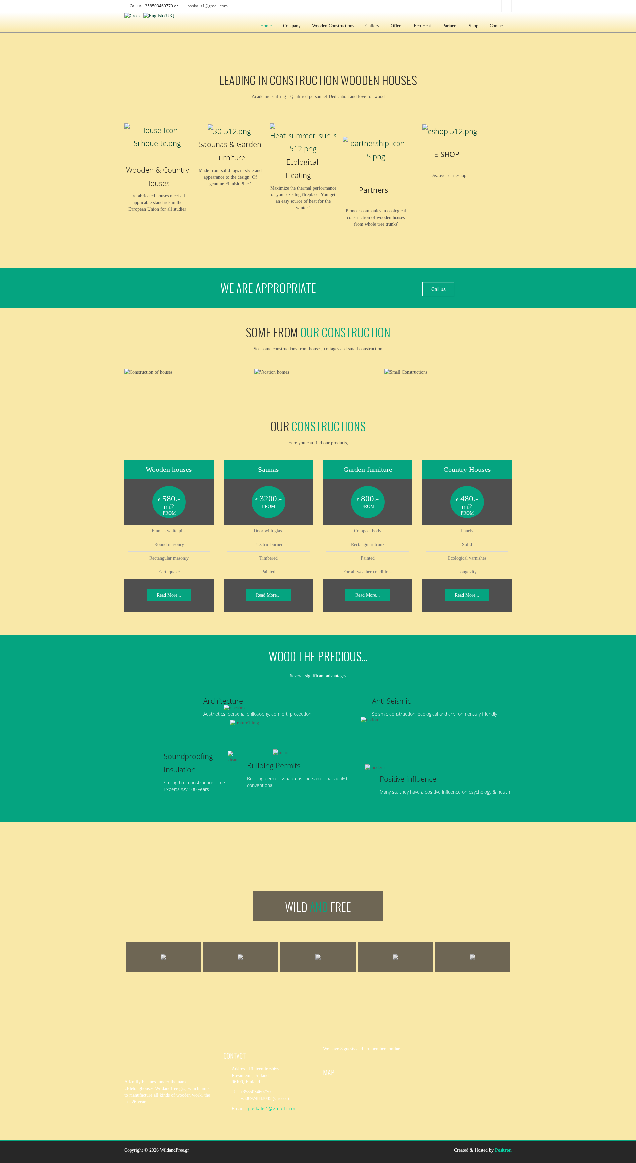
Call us (438, 289)
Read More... (169, 595)
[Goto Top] (612, 1147)
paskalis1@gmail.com (207, 6)
